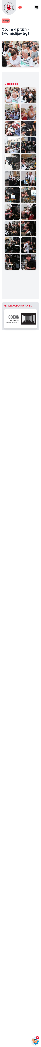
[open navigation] (36, 7)
